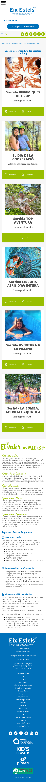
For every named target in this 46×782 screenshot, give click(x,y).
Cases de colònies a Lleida (23, 669)
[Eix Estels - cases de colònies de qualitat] (23, 15)
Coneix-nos (23, 682)
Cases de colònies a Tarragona (23, 667)
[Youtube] (35, 35)
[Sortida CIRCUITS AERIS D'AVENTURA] (23, 277)
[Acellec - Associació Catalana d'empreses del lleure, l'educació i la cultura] (23, 744)
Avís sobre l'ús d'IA (23, 726)
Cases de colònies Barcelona (23, 663)
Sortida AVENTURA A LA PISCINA (23, 347)
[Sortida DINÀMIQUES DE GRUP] (23, 87)
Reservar (29, 111)
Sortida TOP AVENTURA (23, 220)
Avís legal (23, 706)
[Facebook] (30, 35)
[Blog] (22, 35)
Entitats (23, 703)
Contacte (23, 720)
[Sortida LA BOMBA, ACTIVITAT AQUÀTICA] (23, 403)
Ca (5, 34)
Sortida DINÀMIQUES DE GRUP (23, 94)
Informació (12, 111)
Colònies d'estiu (23, 691)
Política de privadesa (23, 700)
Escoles (5, 43)
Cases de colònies (23, 673)
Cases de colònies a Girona (23, 665)
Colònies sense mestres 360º (23, 685)
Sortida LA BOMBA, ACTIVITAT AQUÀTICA (23, 410)
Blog (23, 714)
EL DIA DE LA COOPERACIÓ (23, 157)
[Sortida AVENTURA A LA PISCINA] (23, 340)
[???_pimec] (23, 765)
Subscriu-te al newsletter (23, 688)
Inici (23, 676)
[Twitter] (26, 35)
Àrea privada (23, 694)
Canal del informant (23, 723)
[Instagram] (39, 35)
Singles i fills (23, 708)
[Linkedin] (43, 35)
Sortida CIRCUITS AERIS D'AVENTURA (23, 284)
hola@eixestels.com (23, 652)
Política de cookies (23, 711)
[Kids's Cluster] (23, 754)
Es (2, 34)
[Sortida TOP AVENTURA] (23, 214)
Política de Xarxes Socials (23, 717)
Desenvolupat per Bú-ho (23, 778)
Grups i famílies (23, 697)
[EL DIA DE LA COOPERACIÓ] (23, 150)
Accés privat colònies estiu (23, 26)
